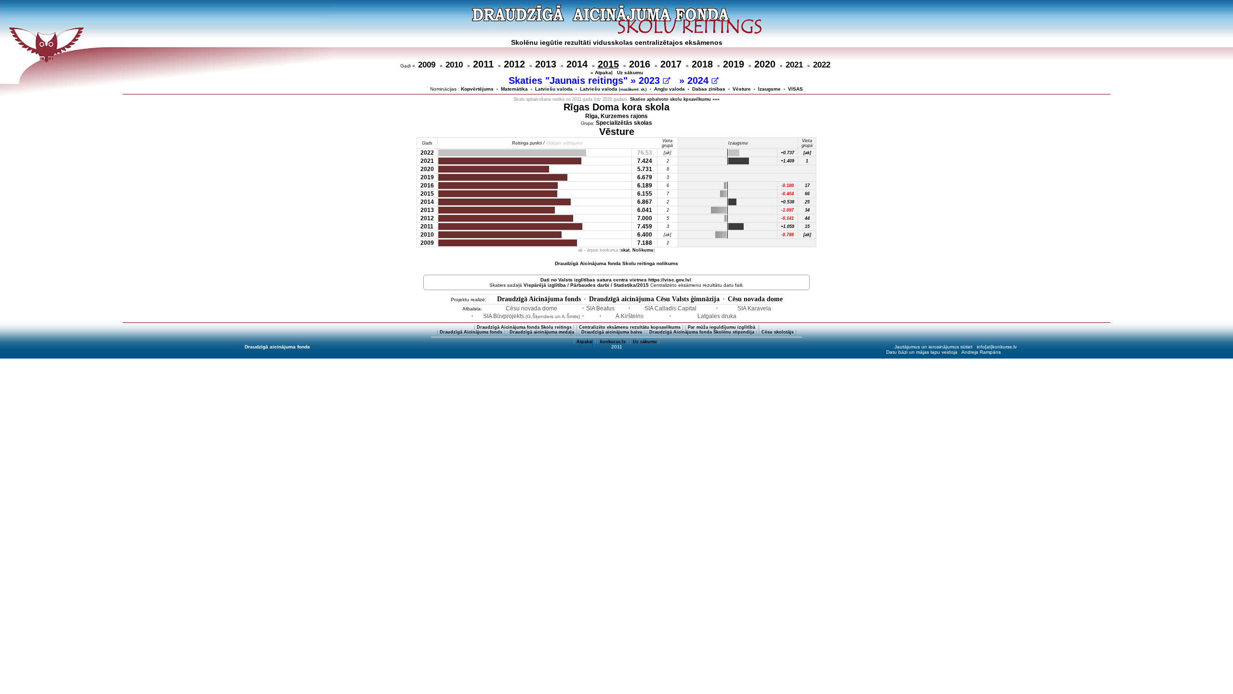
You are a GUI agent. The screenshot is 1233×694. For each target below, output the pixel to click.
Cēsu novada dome (755, 299)
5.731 (644, 169)
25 (807, 202)
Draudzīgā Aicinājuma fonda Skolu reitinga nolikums (616, 263)
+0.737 (787, 152)
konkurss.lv (613, 341)
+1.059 (787, 226)
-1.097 (787, 210)
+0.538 (787, 202)
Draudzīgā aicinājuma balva (611, 332)
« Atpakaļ (601, 72)
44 (807, 218)
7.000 (644, 218)
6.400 (644, 234)
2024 (699, 80)
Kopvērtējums (477, 89)
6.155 (644, 193)
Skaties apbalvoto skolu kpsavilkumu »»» (675, 99)
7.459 (644, 226)
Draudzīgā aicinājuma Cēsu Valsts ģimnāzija (654, 299)
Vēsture (742, 89)
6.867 (644, 202)
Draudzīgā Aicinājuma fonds (539, 299)
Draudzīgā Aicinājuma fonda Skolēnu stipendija (701, 332)
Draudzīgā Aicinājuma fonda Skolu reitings (524, 327)
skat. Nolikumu (637, 250)
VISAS (795, 89)
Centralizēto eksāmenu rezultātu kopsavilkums (630, 327)
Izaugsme (769, 89)
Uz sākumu (630, 72)
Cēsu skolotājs (777, 332)
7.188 (644, 243)
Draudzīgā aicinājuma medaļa (542, 332)
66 (807, 193)
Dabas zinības (708, 89)
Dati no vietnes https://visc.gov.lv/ (615, 279)
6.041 (644, 210)
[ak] (807, 152)
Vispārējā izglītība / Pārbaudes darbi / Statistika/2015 (586, 285)
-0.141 (787, 218)
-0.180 (787, 185)
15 (807, 226)
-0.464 (787, 193)
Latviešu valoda (554, 89)
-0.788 (787, 234)
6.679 (644, 177)
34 (807, 210)
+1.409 (787, 161)
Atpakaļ (585, 341)
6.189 (644, 185)
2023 (651, 80)
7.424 (644, 161)
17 (807, 185)
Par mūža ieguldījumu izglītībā (722, 327)
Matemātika (514, 89)
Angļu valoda (669, 89)
